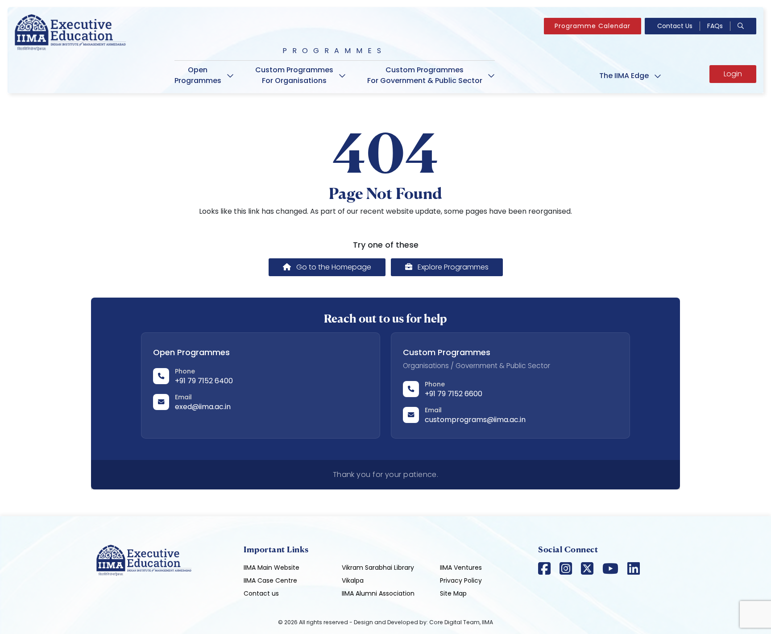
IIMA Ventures (461, 567)
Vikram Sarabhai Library (378, 567)
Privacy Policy (461, 580)
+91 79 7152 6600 (453, 394)
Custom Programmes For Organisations (294, 75)
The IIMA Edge (624, 75)
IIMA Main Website (271, 567)
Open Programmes (197, 75)
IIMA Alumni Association (378, 593)
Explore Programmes (452, 267)
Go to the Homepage (332, 267)
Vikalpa (353, 580)
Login (733, 74)
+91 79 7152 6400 (204, 381)
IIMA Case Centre (270, 580)
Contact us (261, 593)
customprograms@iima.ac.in (475, 419)
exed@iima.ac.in (203, 407)
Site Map (453, 593)
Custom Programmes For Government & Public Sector (424, 75)
